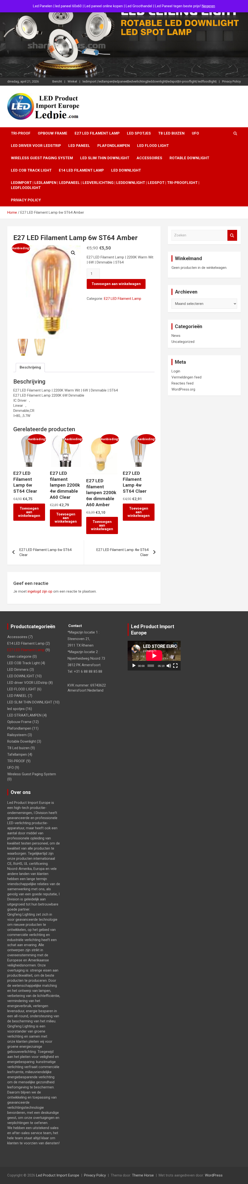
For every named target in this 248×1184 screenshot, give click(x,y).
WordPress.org (183, 389)
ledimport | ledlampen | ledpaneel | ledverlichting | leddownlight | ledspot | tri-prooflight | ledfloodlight (105, 185)
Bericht (57, 81)
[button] (73, 253)
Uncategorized (182, 341)
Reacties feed (182, 383)
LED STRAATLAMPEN (24, 715)
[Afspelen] (134, 665)
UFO (195, 133)
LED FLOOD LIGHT (153, 145)
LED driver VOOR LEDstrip (36, 145)
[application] (154, 656)
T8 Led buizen (171, 133)
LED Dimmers (18, 669)
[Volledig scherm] (175, 665)
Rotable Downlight (189, 158)
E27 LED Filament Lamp (97, 133)
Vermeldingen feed (186, 377)
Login (175, 371)
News (175, 335)
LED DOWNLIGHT (126, 170)
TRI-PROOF (21, 133)
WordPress (214, 1175)
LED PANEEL (79, 145)
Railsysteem (17, 735)
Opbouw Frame (52, 133)
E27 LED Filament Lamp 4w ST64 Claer (122, 552)
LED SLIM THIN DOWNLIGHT (104, 158)
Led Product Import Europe (57, 1175)
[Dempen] (168, 665)
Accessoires (149, 158)
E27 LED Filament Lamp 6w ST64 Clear (45, 552)
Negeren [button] (208, 6)
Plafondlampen (113, 145)
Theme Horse (143, 1175)
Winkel (72, 81)
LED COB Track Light (31, 170)
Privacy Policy (231, 81)
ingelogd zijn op (40, 591)
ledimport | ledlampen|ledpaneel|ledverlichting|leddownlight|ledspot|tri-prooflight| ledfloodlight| (150, 81)
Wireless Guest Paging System (42, 158)
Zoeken (232, 235)
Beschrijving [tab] (30, 367)
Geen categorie (19, 656)
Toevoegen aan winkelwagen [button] (29, 512)
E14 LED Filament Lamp (81, 170)
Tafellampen (17, 754)
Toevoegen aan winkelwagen (116, 284)
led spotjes (139, 133)
